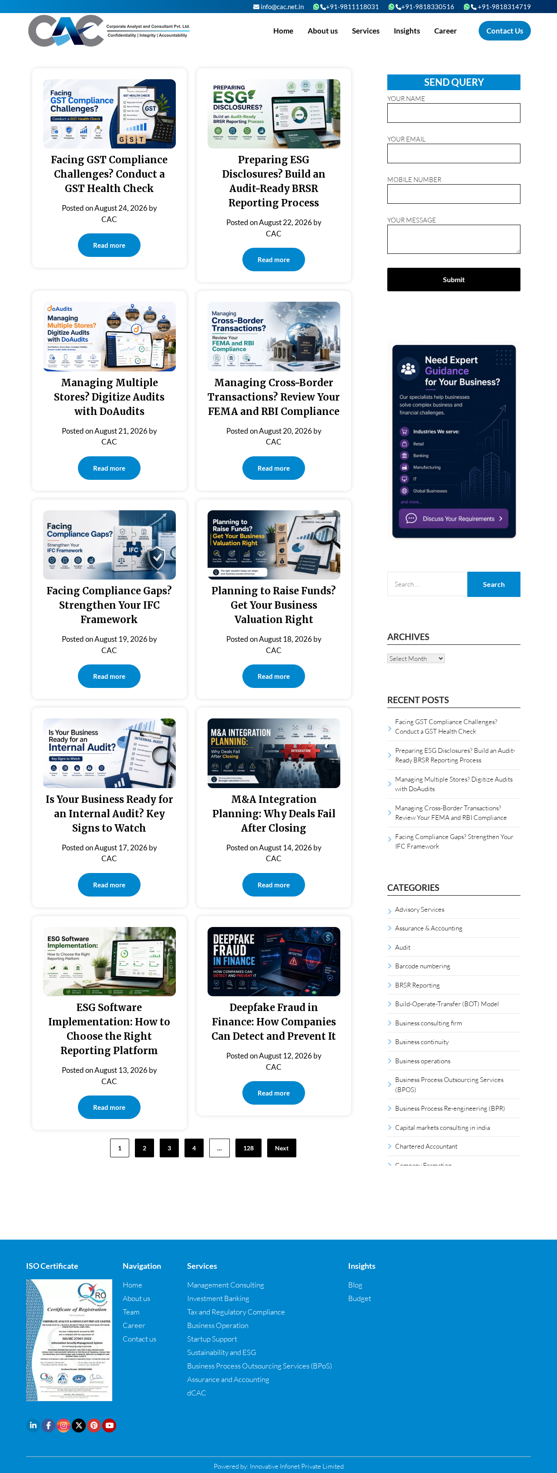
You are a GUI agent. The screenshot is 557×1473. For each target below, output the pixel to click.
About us (323, 30)
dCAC (196, 1392)
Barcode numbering (422, 966)
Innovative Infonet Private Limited (297, 1466)
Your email (406, 139)
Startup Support (212, 1338)
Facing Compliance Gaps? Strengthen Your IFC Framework (109, 605)
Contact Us (505, 30)
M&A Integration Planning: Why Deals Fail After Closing (274, 813)
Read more (109, 245)
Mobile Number (414, 179)
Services (365, 30)
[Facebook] (48, 1426)
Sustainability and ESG (221, 1352)
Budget (359, 1298)
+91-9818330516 (427, 6)
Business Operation (217, 1325)
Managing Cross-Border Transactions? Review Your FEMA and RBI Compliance (274, 397)
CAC (109, 219)
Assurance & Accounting (429, 928)
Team (131, 1311)
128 (248, 1148)
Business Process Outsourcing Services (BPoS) (259, 1365)
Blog (355, 1284)
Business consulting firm (428, 1023)
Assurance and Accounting (228, 1379)
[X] (79, 1426)
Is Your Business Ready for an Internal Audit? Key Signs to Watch (109, 813)
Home (283, 30)
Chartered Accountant (426, 1146)
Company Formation (423, 1165)
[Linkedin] (33, 1426)
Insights (407, 30)
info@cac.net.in (281, 6)
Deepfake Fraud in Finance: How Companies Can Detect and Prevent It (273, 1021)
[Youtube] (109, 1426)
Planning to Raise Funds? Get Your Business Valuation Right (273, 605)
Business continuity (422, 1041)
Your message (411, 220)
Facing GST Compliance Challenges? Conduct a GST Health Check (109, 174)
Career (445, 30)
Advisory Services (419, 909)
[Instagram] (63, 1426)
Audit (402, 947)
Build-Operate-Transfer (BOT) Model (447, 1004)
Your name (406, 98)
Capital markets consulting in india (442, 1127)
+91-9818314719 (503, 6)
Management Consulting (225, 1284)
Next (282, 1148)
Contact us (139, 1338)
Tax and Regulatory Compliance (236, 1311)
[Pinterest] (94, 1426)
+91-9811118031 (352, 6)
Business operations (422, 1061)
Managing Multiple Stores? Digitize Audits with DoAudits (109, 397)
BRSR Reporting (417, 985)
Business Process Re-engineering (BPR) (450, 1108)
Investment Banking (218, 1298)
